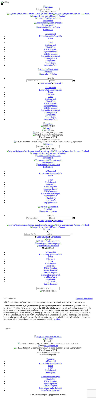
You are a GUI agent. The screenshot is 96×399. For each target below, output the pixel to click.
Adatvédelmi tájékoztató (50, 390)
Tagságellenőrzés (50, 119)
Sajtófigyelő (50, 372)
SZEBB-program (50, 108)
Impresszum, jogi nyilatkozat (50, 388)
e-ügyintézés (51, 115)
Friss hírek (50, 94)
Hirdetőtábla (50, 101)
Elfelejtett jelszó (45, 83)
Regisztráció (58, 83)
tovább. (57, 319)
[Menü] (48, 130)
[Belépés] (74, 81)
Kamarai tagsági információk (50, 90)
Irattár (50, 92)
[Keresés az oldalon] (48, 11)
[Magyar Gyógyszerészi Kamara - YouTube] (48, 16)
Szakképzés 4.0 (50, 112)
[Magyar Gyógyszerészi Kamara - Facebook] (71, 14)
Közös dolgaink (50, 103)
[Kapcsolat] (48, 339)
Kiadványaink (50, 99)
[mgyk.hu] (48, 7)
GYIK (50, 97)
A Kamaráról (50, 88)
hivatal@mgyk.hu (51, 345)
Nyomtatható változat (84, 299)
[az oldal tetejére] (48, 126)
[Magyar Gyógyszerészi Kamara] (48, 336)
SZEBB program (50, 386)
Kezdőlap (50, 359)
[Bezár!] (48, 4)
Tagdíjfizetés (51, 117)
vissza (8, 329)
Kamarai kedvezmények (50, 110)
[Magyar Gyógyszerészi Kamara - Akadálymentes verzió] (30, 14)
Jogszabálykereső (50, 106)
